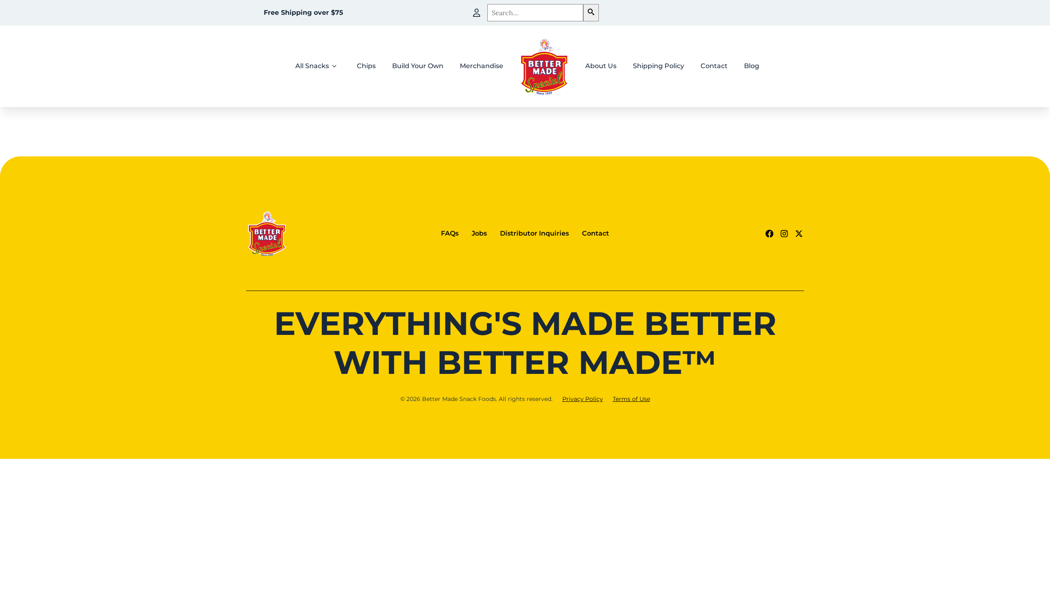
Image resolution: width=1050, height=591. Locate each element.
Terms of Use (631, 399)
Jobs (479, 233)
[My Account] (476, 13)
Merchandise (481, 66)
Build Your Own (417, 66)
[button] (591, 12)
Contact (714, 66)
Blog (751, 66)
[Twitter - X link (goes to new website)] (799, 233)
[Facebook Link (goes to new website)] (769, 233)
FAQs (450, 233)
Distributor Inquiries (534, 233)
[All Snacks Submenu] (337, 66)
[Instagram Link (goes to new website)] (784, 233)
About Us (600, 66)
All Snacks (312, 66)
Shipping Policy (658, 66)
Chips (366, 66)
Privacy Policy (582, 399)
